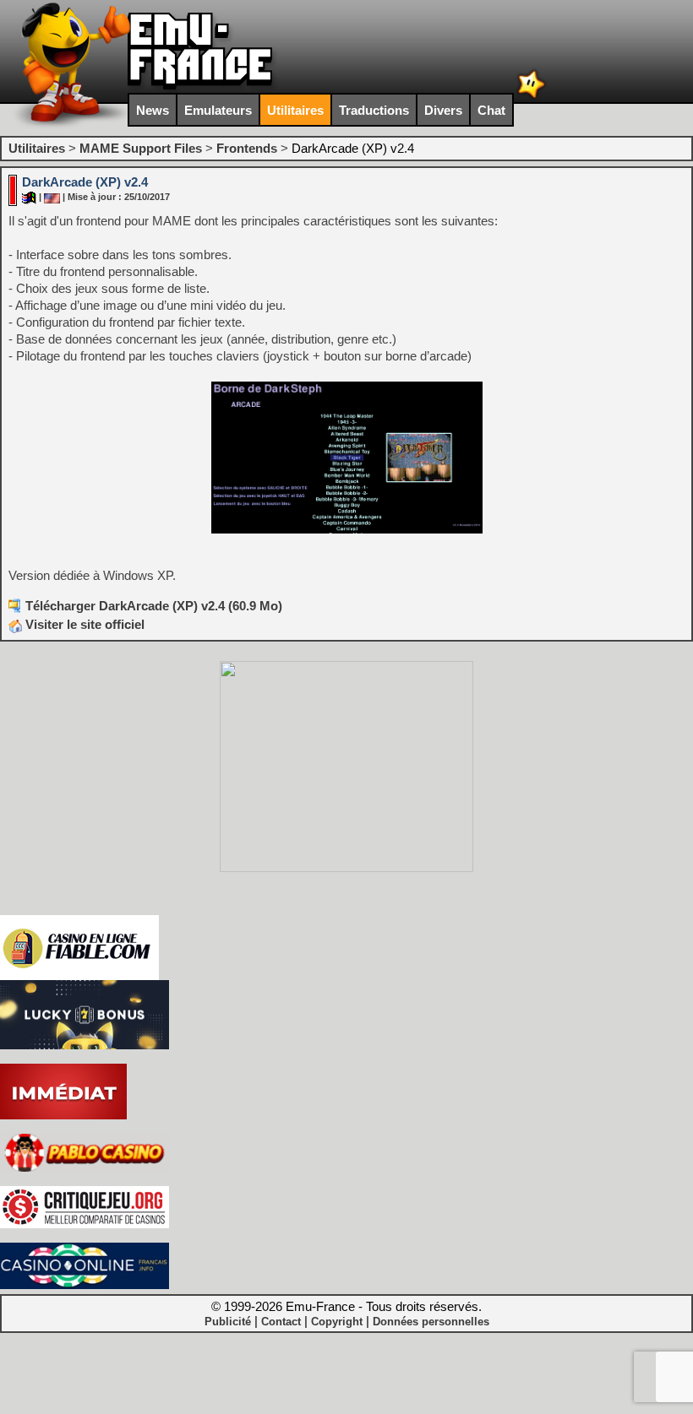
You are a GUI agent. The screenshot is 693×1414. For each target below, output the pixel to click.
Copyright (337, 1321)
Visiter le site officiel (83, 624)
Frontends (246, 148)
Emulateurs (218, 110)
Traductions (374, 110)
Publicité (228, 1321)
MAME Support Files (140, 148)
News (152, 110)
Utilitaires (295, 110)
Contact (281, 1321)
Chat (491, 110)
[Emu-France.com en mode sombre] (531, 96)
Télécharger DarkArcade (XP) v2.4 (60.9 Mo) (153, 606)
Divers (443, 110)
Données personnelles (431, 1321)
